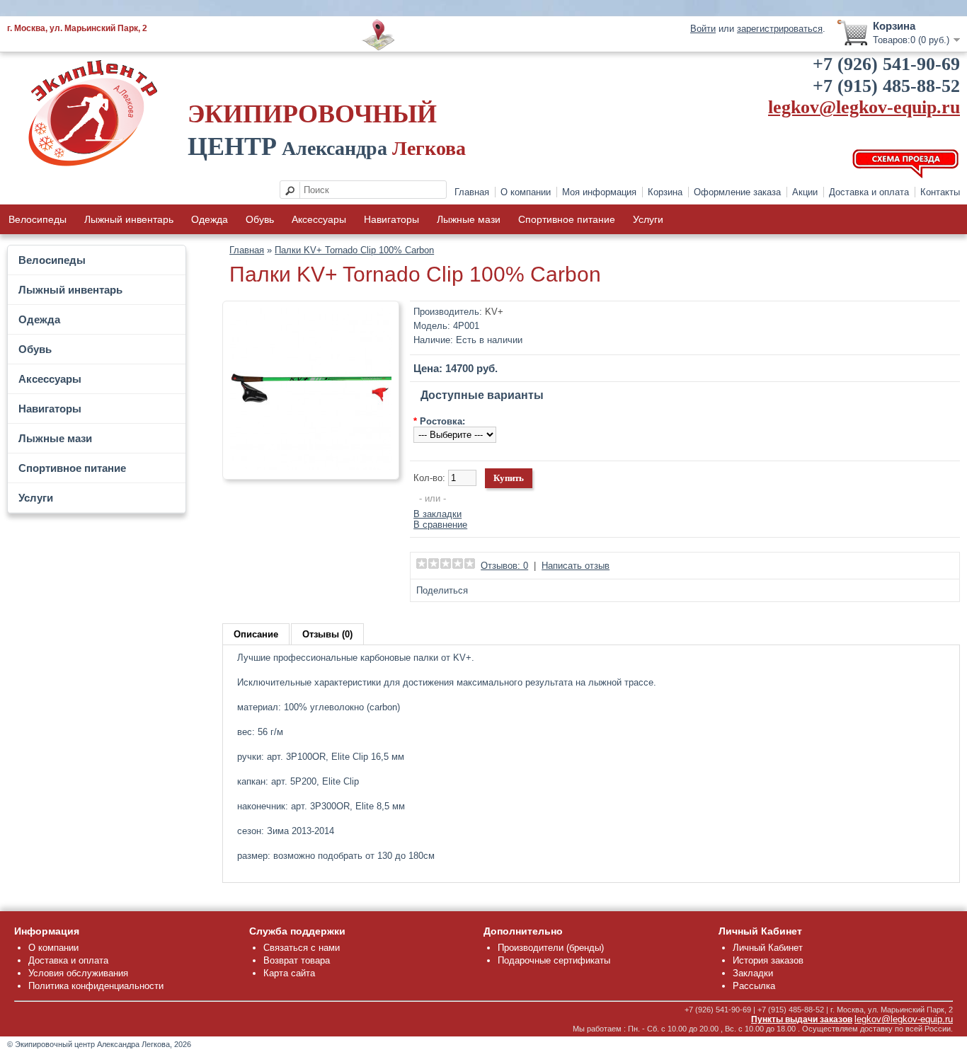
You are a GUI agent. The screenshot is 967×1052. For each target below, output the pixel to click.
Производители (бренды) (551, 947)
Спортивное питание (566, 219)
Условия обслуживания (78, 973)
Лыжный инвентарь (128, 219)
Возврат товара (296, 960)
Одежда (209, 219)
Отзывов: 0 (504, 565)
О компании (525, 192)
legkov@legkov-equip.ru (864, 107)
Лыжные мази (468, 219)
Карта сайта (289, 973)
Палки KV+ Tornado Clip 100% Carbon (354, 250)
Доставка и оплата (869, 192)
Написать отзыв (576, 565)
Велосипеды (37, 219)
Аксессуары (319, 219)
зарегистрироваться (780, 28)
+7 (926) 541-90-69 (886, 64)
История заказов (768, 960)
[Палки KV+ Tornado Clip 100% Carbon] (310, 466)
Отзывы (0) (327, 634)
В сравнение (440, 524)
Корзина (665, 192)
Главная (471, 192)
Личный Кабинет (768, 947)
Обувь (260, 219)
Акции (805, 192)
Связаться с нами (301, 947)
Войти (703, 28)
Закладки (753, 973)
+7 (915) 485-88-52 (886, 86)
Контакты (940, 192)
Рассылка (754, 986)
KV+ (494, 311)
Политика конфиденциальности (96, 986)
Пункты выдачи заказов (801, 1019)
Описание (256, 634)
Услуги (648, 219)
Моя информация (599, 192)
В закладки (437, 514)
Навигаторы (391, 219)
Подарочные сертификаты (554, 960)
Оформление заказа (737, 192)
